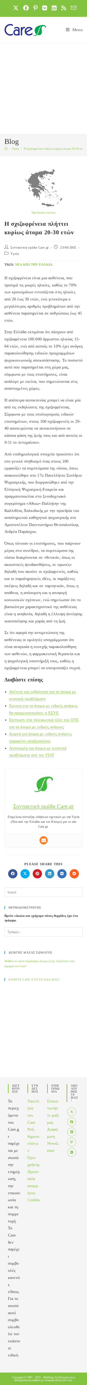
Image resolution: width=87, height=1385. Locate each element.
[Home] (5, 148)
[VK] (71, 1152)
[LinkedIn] (71, 1132)
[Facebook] (71, 1122)
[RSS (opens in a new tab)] (63, 8)
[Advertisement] (43, 88)
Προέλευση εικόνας (44, 212)
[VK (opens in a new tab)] (44, 8)
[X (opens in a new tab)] (16, 8)
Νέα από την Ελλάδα (33, 264)
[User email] (43, 840)
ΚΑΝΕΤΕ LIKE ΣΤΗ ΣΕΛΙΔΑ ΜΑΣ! (34, 979)
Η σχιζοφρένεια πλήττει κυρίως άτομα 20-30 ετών (55, 148)
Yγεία (14, 254)
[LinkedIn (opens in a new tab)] (54, 8)
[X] (71, 1111)
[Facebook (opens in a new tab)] (26, 8)
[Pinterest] (71, 1142)
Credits (33, 1200)
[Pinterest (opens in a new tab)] (35, 8)
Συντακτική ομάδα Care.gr (29, 247)
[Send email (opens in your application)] (72, 8)
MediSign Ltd (51, 1377)
